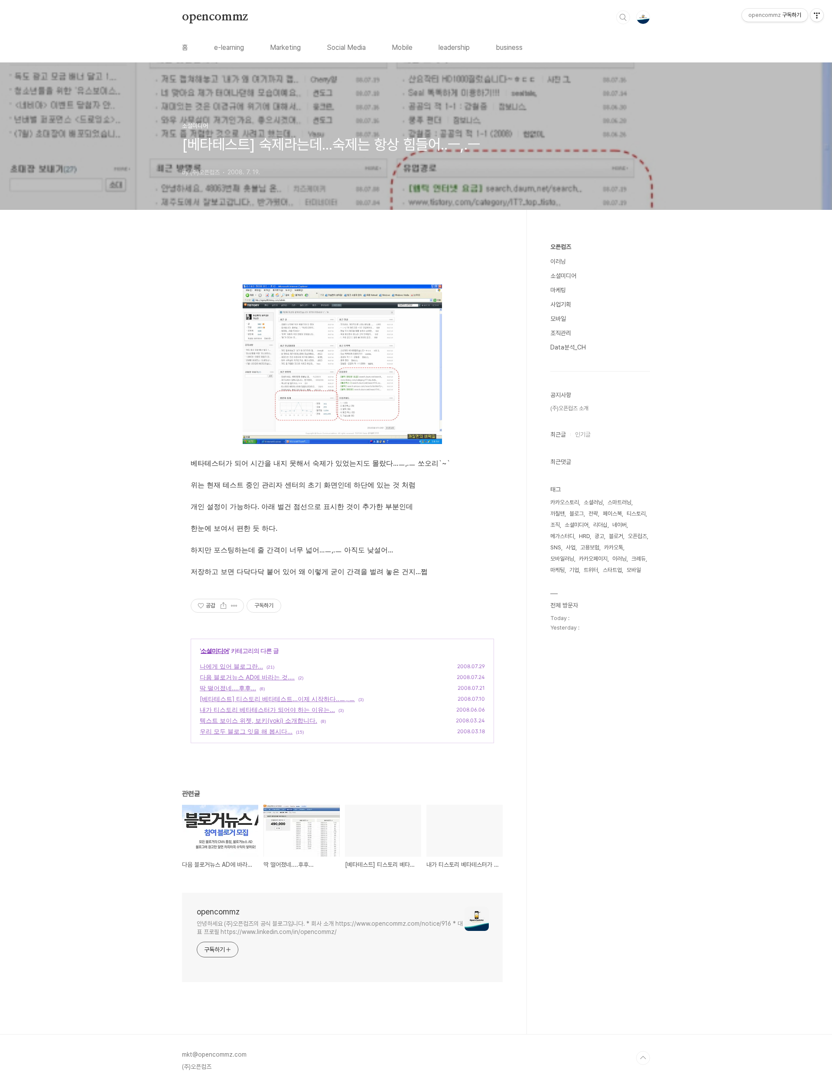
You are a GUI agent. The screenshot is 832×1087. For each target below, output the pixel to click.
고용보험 (589, 547)
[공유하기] (223, 605)
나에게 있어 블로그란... (231, 666)
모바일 (558, 318)
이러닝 (558, 261)
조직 (555, 525)
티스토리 (636, 513)
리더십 (600, 525)
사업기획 (560, 304)
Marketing (285, 47)
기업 (574, 570)
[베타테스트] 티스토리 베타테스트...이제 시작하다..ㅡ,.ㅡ (277, 698)
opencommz (215, 17)
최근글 (558, 434)
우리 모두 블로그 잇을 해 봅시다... (246, 731)
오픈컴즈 (560, 246)
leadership (454, 47)
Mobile (402, 47)
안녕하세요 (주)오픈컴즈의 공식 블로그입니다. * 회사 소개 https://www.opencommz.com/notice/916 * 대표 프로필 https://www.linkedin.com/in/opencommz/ (330, 927)
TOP (643, 1058)
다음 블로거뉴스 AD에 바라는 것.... (247, 677)
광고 (599, 536)
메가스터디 (562, 536)
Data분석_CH (568, 347)
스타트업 (612, 570)
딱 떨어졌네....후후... (228, 688)
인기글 (583, 434)
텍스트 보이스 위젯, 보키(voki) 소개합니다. (258, 720)
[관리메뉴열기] (816, 15)
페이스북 (612, 513)
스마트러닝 (619, 502)
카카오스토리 (564, 502)
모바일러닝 (562, 558)
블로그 (576, 513)
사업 (570, 547)
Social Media (346, 47)
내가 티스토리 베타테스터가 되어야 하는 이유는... (267, 709)
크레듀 (638, 558)
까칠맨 (557, 513)
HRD (584, 536)
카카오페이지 (593, 558)
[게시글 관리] (234, 605)
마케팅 (558, 290)
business (509, 47)
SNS (555, 547)
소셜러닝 (593, 502)
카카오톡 (613, 547)
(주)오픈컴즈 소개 (569, 408)
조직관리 (560, 333)
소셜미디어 (215, 650)
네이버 (619, 525)
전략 (593, 513)
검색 (623, 17)
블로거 (616, 536)
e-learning (229, 47)
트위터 (591, 570)
